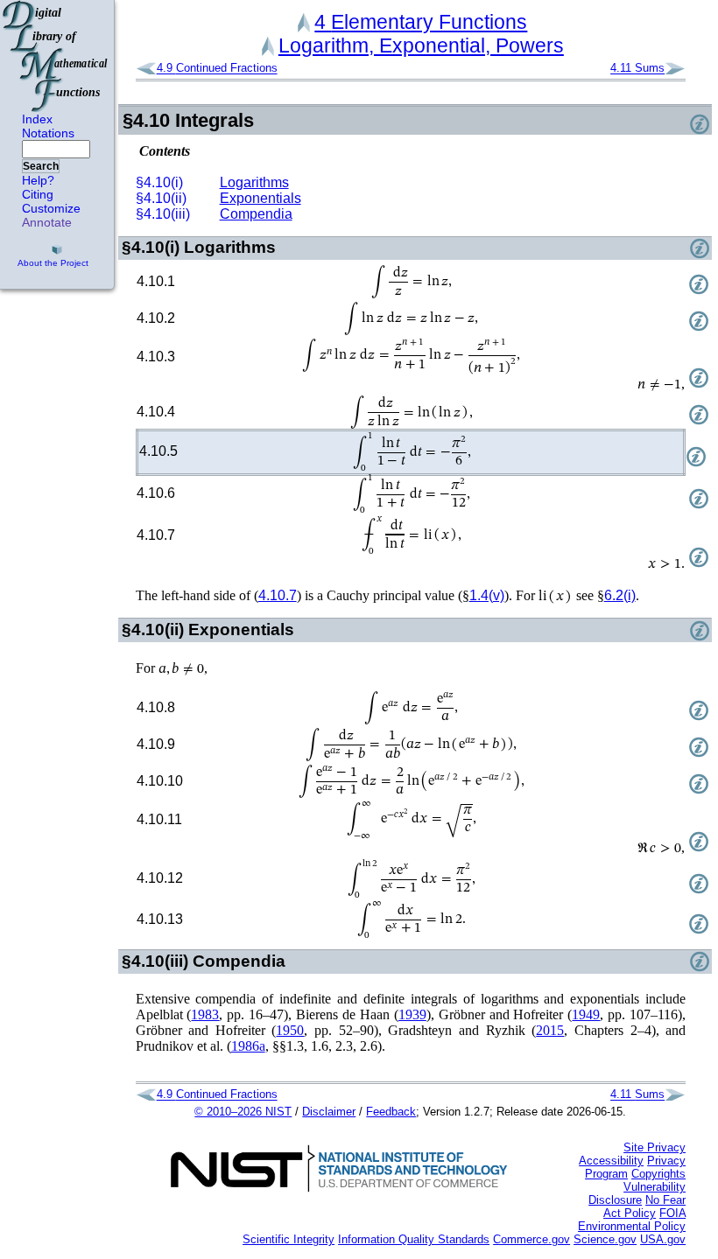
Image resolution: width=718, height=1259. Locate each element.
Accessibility (611, 1160)
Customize (51, 208)
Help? (38, 180)
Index (37, 119)
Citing (37, 194)
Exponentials (260, 198)
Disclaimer (328, 1111)
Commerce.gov (531, 1239)
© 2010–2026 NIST (243, 1111)
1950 (290, 1030)
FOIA (672, 1213)
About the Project (53, 263)
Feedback (391, 1111)
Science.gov (605, 1239)
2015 (550, 1030)
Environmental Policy (632, 1226)
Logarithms (254, 182)
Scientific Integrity (288, 1239)
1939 (412, 1014)
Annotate (47, 222)
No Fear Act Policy (644, 1206)
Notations (48, 133)
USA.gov (663, 1239)
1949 (586, 1014)
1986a (248, 1046)
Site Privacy (654, 1147)
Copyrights (658, 1173)
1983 (205, 1014)
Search (41, 166)
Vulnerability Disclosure (637, 1193)
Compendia (256, 213)
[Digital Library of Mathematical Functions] (56, 56)
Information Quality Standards (413, 1239)
